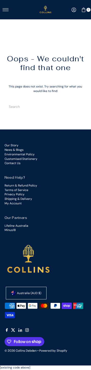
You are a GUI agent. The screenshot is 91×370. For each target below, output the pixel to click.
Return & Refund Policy (21, 185)
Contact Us (12, 163)
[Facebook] (7, 331)
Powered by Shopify (53, 351)
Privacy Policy (15, 194)
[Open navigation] (6, 10)
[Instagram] (27, 331)
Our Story (11, 145)
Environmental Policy (20, 154)
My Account (13, 203)
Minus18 (10, 230)
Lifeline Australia (16, 226)
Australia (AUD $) (29, 293)
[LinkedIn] (20, 331)
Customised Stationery (21, 159)
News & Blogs (14, 150)
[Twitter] (13, 331)
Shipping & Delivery (18, 199)
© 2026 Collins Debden (21, 351)
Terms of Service (16, 190)
